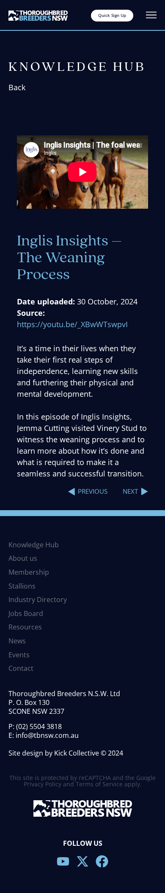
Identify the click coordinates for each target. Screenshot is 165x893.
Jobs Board (25, 614)
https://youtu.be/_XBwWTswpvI (72, 324)
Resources (25, 627)
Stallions (22, 586)
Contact (20, 668)
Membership (28, 572)
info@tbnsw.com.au (47, 735)
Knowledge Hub (33, 545)
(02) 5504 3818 (39, 726)
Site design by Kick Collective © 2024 (65, 753)
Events (19, 655)
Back (16, 87)
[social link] (63, 861)
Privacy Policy (42, 784)
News (17, 641)
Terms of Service (99, 784)
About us (22, 558)
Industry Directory (37, 600)
